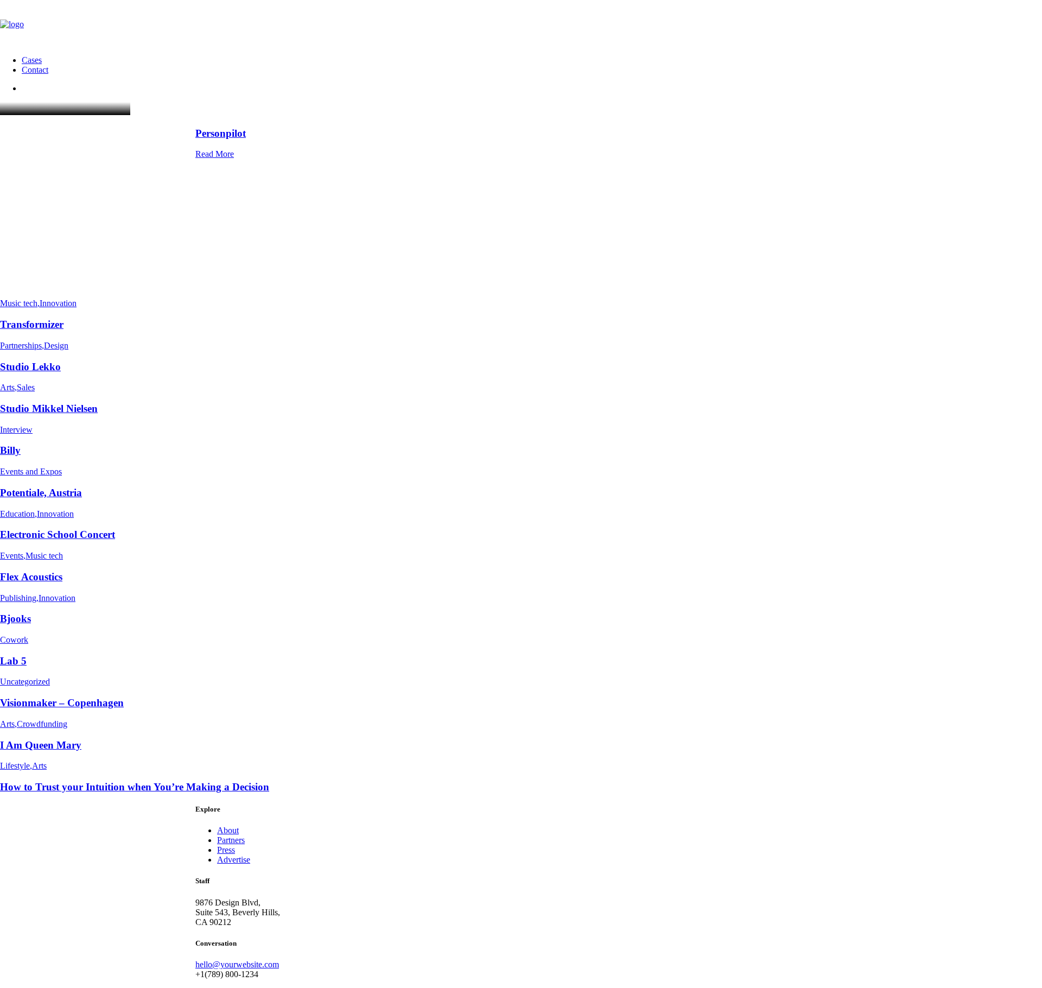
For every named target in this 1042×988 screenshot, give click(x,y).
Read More (214, 154)
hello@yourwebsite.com (237, 964)
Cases (32, 60)
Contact (35, 69)
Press (226, 849)
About (228, 830)
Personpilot (220, 133)
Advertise (233, 859)
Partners (231, 840)
